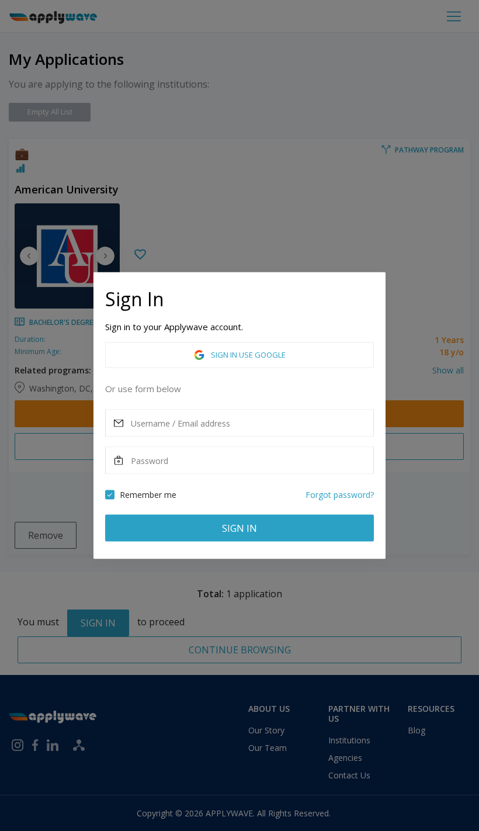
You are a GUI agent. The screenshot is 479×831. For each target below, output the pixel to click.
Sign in (239, 528)
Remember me (148, 494)
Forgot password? (340, 494)
